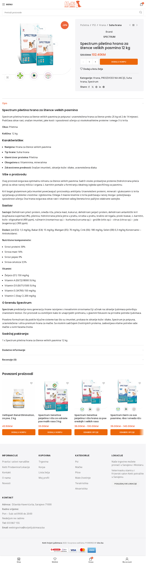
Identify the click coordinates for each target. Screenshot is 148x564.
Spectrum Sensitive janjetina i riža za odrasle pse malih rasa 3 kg (52, 418)
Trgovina (43, 461)
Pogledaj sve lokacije (125, 483)
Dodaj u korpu (118, 61)
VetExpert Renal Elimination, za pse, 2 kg (18, 416)
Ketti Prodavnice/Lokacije (16, 467)
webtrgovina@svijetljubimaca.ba (27, 527)
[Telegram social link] (104, 87)
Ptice (78, 472)
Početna (84, 25)
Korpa (42, 467)
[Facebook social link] (89, 87)
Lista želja (44, 472)
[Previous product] (130, 25)
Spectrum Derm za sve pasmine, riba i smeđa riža (125, 416)
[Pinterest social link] (96, 87)
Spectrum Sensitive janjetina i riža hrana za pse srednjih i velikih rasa (90, 418)
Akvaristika (81, 488)
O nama (6, 477)
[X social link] (93, 87)
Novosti (6, 483)
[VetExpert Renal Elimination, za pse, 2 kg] (18, 395)
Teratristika (81, 483)
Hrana (102, 25)
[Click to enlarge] (7, 77)
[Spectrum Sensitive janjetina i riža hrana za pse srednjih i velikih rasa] (91, 395)
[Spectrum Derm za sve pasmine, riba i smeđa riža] (127, 395)
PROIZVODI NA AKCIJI (113, 77)
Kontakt (6, 472)
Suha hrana (115, 25)
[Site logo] (73, 4)
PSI (94, 25)
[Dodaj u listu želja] (31, 383)
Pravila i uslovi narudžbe (15, 461)
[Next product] (137, 25)
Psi (76, 461)
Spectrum (109, 36)
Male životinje (83, 477)
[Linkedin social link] (100, 87)
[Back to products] (133, 25)
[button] (18, 432)
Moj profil (44, 477)
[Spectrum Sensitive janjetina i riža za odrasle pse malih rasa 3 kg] (55, 395)
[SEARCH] (141, 12)
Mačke (78, 467)
